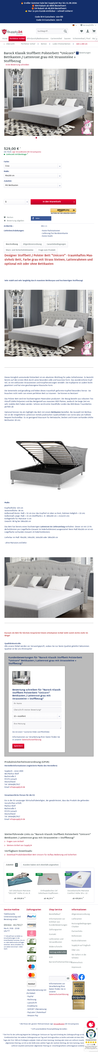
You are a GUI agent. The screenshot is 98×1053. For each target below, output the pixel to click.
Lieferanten (77, 919)
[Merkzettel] (81, 31)
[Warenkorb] (93, 31)
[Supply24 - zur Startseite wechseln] (12, 32)
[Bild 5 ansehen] (49, 138)
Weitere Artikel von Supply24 (19, 845)
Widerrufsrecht (55, 946)
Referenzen (77, 936)
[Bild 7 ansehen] (55, 138)
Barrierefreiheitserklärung (59, 962)
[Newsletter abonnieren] (68, 978)
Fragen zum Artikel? (15, 841)
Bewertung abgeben (15, 220)
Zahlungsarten (55, 929)
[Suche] (65, 31)
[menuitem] (52, 31)
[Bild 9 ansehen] (62, 138)
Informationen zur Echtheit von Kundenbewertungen (58, 922)
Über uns (75, 950)
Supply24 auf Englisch (81, 945)
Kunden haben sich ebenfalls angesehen (41, 865)
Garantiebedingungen (56, 244)
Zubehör (11, 865)
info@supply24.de (17, 787)
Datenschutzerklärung (31, 739)
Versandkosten (58, 1024)
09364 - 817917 (13, 925)
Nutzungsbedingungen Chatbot (81, 925)
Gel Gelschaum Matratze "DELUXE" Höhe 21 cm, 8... (19, 892)
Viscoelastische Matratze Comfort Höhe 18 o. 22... (78, 892)
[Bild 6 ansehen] (52, 138)
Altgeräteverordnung (32, 244)
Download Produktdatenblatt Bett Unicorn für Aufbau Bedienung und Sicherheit (41, 854)
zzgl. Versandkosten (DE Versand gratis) (26, 152)
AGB (51, 957)
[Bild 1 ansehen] (36, 138)
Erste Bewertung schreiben (17, 65)
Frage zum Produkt (47, 250)
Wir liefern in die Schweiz (79, 956)
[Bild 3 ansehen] (42, 138)
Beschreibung (12, 244)
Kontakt (52, 934)
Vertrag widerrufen (58, 952)
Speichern (18, 746)
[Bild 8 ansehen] (58, 138)
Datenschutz (77, 962)
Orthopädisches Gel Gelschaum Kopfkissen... (49, 892)
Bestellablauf (54, 914)
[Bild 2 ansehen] (39, 138)
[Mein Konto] (87, 31)
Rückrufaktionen (79, 940)
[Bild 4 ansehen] (46, 138)
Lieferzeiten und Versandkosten (56, 941)
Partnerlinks (77, 931)
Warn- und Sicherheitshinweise (19, 250)
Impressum (76, 967)
